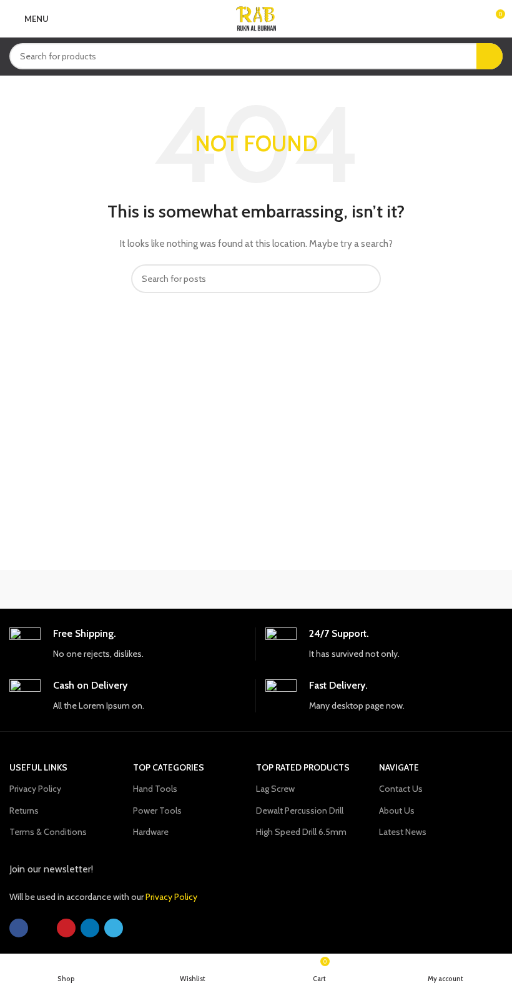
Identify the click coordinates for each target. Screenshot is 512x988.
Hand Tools (155, 788)
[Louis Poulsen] (317, 589)
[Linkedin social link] (90, 928)
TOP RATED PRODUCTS (303, 767)
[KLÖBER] (440, 589)
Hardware (151, 831)
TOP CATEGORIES (168, 767)
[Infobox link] (127, 644)
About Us (397, 810)
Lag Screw (275, 788)
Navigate (399, 767)
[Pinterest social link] (66, 928)
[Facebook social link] (18, 928)
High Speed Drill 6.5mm (301, 831)
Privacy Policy (35, 788)
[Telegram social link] (113, 928)
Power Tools (157, 810)
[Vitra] (70, 589)
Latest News (402, 831)
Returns (24, 810)
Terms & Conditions (48, 831)
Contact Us (401, 788)
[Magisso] (194, 589)
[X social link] (42, 928)
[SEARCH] (489, 56)
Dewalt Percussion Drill (299, 810)
